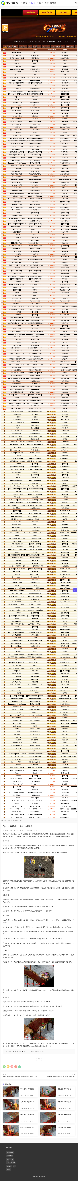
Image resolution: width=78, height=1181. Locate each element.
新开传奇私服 (8, 830)
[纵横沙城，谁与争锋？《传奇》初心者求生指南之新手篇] (11, 1117)
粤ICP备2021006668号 (39, 1176)
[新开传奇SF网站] (9, 3)
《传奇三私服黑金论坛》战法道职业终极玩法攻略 (60, 1076)
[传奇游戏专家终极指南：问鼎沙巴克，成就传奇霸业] (48, 1130)
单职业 (8, 1169)
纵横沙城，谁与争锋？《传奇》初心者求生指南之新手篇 (28, 1115)
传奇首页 (24, 3)
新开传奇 (9, 1166)
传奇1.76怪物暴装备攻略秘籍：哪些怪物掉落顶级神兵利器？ (21, 1076)
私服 (8, 1162)
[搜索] (76, 3)
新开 (8, 1159)
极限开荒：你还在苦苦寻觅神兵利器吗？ (28, 1089)
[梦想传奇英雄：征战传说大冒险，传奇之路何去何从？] (48, 1104)
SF (14, 1166)
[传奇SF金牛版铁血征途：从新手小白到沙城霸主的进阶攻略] (11, 1130)
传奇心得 (32, 3)
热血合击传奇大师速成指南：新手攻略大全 (65, 1089)
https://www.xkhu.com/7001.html (23, 1051)
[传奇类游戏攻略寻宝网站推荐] (11, 1104)
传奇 (12, 1159)
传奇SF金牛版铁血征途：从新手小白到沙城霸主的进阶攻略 (28, 1127)
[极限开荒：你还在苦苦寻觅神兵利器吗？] (11, 1091)
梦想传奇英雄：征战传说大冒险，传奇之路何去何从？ (65, 1102)
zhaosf (13, 1162)
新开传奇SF (10, 1156)
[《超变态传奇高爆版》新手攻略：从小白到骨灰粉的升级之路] (48, 1117)
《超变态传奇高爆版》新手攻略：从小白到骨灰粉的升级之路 (65, 1115)
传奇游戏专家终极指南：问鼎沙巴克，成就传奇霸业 (65, 1127)
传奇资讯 (40, 3)
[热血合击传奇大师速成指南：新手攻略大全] (48, 1091)
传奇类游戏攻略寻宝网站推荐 (28, 1102)
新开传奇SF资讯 (50, 3)
